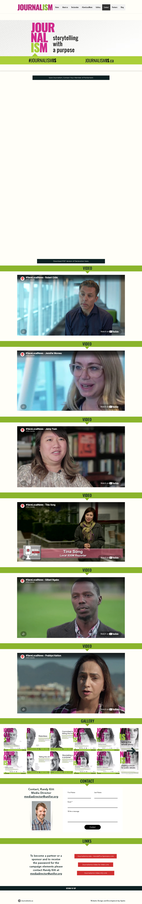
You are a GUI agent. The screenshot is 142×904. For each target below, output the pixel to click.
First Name (71, 792)
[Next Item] (131, 751)
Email (69, 802)
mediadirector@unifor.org (41, 796)
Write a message (73, 811)
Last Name (97, 792)
